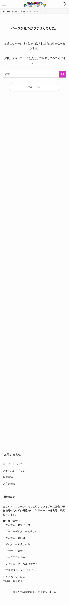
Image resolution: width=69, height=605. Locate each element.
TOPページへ (34, 87)
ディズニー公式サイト (17, 544)
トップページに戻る (14, 577)
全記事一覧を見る (13, 580)
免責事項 (8, 477)
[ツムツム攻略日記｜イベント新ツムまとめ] (34, 4)
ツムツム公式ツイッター (19, 525)
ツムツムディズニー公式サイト (22, 531)
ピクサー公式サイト (16, 551)
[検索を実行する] (62, 74)
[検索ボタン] (65, 4)
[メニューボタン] (4, 4)
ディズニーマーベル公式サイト (22, 564)
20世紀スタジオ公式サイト (20, 570)
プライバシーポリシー (15, 470)
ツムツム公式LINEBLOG (18, 538)
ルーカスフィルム (15, 557)
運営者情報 (9, 483)
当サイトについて (13, 464)
